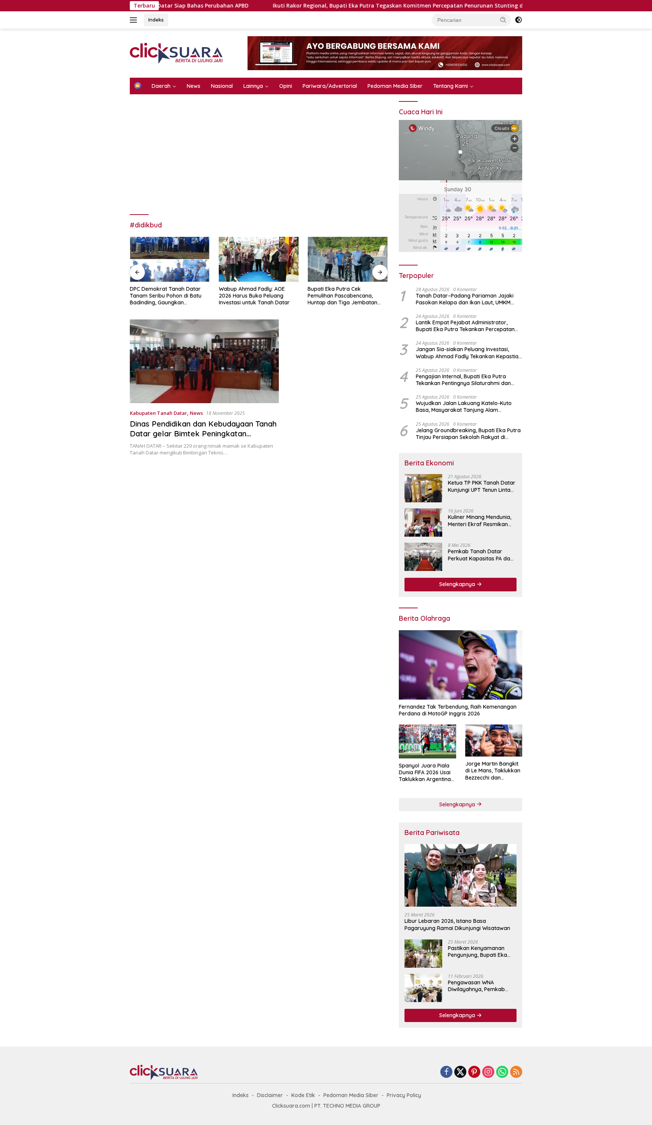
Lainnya (253, 86)
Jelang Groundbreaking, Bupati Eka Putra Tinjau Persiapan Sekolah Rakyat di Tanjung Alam (468, 433)
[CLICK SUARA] (176, 52)
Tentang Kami (450, 86)
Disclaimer (270, 1095)
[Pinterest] (474, 1072)
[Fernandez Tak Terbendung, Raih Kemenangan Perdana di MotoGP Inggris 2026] (460, 665)
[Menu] (135, 20)
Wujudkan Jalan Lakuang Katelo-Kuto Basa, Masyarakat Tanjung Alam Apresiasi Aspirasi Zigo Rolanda (464, 406)
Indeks (156, 20)
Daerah (161, 86)
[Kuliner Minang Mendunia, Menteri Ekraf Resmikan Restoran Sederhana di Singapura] (423, 522)
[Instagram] (488, 1072)
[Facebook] (446, 1072)
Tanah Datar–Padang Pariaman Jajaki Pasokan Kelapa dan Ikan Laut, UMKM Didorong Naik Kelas (465, 299)
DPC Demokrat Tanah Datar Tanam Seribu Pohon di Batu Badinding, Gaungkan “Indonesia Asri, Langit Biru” (165, 295)
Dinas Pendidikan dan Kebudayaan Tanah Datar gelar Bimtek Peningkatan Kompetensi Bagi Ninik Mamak (203, 433)
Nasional (222, 86)
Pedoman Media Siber (395, 86)
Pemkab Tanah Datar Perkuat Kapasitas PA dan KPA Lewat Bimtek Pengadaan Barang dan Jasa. (480, 555)
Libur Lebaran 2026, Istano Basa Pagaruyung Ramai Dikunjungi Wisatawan (457, 924)
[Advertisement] (259, 158)
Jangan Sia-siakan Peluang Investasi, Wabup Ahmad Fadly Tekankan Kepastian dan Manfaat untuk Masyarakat (468, 352)
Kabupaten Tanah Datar (158, 413)
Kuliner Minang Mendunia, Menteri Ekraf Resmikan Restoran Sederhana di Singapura (479, 520)
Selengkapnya (458, 584)
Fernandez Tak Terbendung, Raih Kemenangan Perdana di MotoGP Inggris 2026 (458, 710)
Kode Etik (303, 1095)
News (193, 86)
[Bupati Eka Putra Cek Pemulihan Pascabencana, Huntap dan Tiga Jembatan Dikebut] (348, 259)
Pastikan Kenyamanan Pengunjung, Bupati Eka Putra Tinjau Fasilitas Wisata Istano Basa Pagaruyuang (477, 951)
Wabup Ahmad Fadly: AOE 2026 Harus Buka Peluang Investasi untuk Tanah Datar (254, 295)
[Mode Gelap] (518, 20)
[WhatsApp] (502, 1072)
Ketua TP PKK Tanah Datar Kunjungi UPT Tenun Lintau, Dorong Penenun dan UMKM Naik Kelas (481, 486)
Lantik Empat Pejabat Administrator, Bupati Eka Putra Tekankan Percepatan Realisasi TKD (465, 326)
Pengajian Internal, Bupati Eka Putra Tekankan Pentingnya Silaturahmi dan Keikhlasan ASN (463, 380)
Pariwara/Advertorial (330, 86)
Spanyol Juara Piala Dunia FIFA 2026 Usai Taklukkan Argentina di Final (425, 772)
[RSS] (516, 1072)
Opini (285, 86)
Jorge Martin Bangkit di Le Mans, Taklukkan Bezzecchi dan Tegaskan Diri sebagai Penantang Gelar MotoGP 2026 (493, 770)
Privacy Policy (404, 1095)
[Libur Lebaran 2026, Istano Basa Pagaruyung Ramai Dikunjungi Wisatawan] (460, 875)
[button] (503, 20)
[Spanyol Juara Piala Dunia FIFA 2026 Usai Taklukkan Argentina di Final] (427, 741)
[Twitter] (460, 1072)
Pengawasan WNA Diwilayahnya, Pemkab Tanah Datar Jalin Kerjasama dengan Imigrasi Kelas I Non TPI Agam (477, 986)
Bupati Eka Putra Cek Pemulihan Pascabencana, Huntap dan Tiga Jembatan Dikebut (342, 295)
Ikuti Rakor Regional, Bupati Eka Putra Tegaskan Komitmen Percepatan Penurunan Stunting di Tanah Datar (345, 5)
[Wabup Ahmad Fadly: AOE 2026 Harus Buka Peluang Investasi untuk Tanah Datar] (259, 259)
